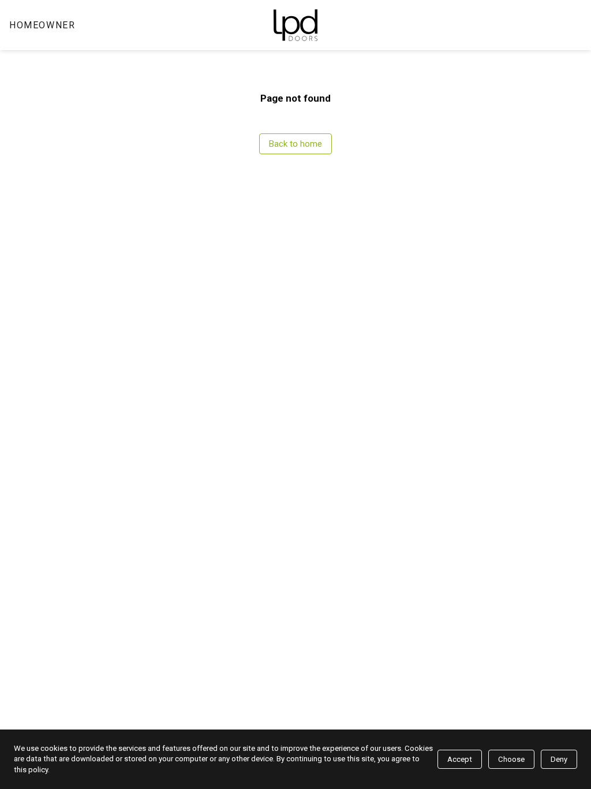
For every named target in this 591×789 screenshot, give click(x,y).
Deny (559, 759)
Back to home (295, 144)
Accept (459, 759)
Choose (511, 759)
